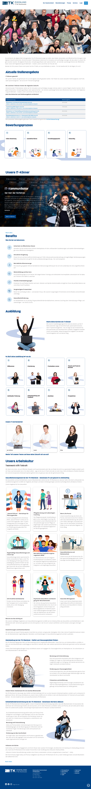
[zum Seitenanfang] (88, 785)
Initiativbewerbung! (52, 119)
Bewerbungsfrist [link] (66, 99)
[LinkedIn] (6, 784)
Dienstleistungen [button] (60, 3)
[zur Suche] (86, 3)
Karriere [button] (75, 3)
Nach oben (9, 232)
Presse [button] (69, 3)
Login (81, 3)
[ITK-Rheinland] (14, 3)
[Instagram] (11, 784)
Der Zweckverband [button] (48, 3)
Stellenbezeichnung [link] (10, 99)
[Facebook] (9, 784)
